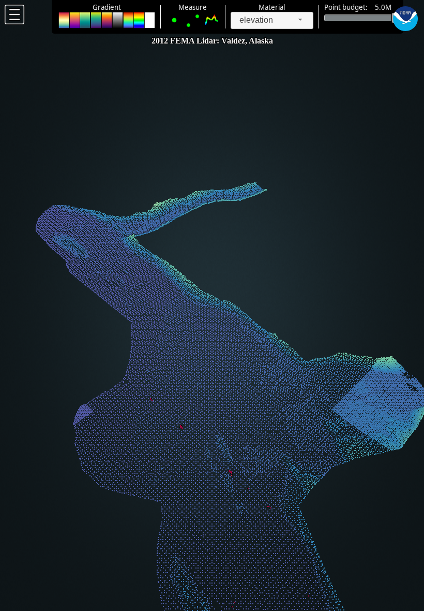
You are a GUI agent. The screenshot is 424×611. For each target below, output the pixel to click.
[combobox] (272, 20)
